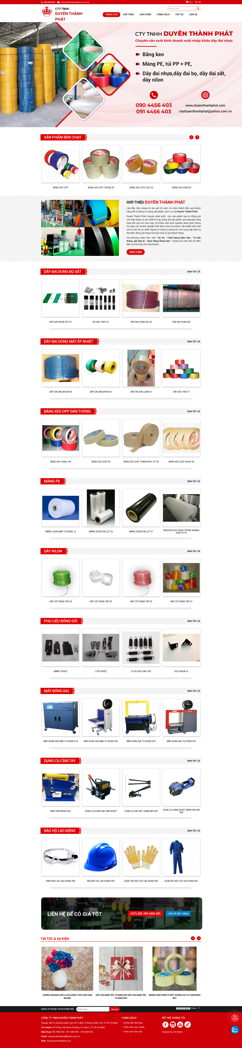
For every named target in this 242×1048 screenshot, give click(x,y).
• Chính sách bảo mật (132, 1031)
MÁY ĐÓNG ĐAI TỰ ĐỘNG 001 (181, 741)
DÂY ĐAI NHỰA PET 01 (60, 322)
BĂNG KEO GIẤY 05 (100, 461)
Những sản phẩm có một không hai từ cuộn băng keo (121, 996)
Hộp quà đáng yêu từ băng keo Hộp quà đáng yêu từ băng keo (67, 996)
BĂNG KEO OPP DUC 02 (141, 187)
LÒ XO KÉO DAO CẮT (141, 671)
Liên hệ (193, 14)
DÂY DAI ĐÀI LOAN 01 (141, 392)
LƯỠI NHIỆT (101, 671)
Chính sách (163, 14)
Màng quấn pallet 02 (101, 531)
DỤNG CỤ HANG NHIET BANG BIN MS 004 (181, 811)
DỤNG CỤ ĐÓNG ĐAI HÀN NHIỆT (101, 811)
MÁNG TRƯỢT (61, 671)
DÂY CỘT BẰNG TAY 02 (141, 601)
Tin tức (179, 14)
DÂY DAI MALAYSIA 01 (101, 392)
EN (199, 2)
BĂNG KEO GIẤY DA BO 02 (181, 461)
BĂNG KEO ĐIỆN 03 (181, 187)
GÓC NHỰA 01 (181, 671)
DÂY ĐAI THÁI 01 (181, 392)
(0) (190, 2)
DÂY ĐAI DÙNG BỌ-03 (141, 322)
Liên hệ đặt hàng (178, 913)
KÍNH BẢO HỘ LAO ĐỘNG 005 (60, 881)
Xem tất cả (193, 271)
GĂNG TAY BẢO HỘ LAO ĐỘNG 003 (141, 881)
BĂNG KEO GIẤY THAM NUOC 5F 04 (141, 461)
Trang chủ (111, 14)
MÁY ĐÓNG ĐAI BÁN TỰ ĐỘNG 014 (60, 741)
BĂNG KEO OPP (60, 187)
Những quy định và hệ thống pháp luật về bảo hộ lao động (174, 996)
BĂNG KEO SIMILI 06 (60, 461)
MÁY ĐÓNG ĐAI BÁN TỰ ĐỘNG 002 (101, 741)
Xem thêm (135, 252)
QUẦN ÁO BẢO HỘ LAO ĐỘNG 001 (181, 881)
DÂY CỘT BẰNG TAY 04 (60, 601)
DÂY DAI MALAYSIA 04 (60, 392)
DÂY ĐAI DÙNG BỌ (181, 322)
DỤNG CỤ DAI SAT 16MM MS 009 (141, 811)
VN (196, 2)
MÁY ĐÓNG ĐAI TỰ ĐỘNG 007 (141, 741)
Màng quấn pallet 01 (141, 531)
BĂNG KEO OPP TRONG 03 (101, 187)
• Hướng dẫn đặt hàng (132, 1023)
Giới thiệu (128, 14)
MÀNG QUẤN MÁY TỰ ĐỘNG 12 (60, 531)
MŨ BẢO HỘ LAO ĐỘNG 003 (101, 881)
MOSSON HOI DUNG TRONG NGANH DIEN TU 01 (181, 531)
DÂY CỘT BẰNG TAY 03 (101, 601)
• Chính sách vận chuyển (133, 1027)
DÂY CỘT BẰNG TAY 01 (181, 601)
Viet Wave (178, 1032)
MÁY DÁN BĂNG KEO (60, 811)
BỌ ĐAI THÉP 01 (101, 322)
